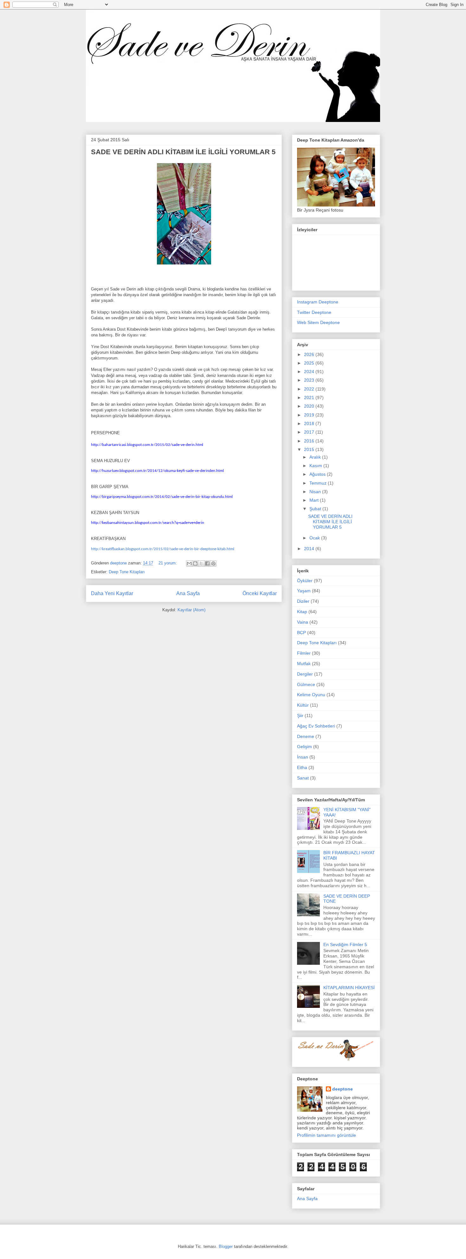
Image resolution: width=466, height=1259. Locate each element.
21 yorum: (168, 563)
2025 (309, 363)
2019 (309, 414)
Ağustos (318, 474)
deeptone (342, 1088)
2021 (309, 397)
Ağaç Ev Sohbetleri (316, 725)
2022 (309, 388)
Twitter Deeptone (314, 312)
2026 (309, 354)
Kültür (303, 705)
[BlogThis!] (195, 563)
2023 (309, 380)
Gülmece (306, 684)
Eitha (302, 767)
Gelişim (304, 746)
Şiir (300, 715)
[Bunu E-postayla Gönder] (189, 563)
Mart (314, 500)
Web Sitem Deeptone (318, 322)
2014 (309, 548)
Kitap (302, 611)
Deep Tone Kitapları (127, 571)
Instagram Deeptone (317, 301)
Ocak (315, 537)
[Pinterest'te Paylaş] (213, 563)
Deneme (305, 736)
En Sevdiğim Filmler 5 (345, 944)
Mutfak (304, 663)
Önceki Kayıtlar (260, 593)
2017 (309, 432)
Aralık (315, 457)
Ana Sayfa (188, 593)
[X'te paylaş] (201, 563)
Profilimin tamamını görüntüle (326, 1135)
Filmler (304, 653)
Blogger (226, 1246)
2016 (309, 440)
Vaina (302, 622)
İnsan (302, 757)
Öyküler (305, 580)
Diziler (303, 601)
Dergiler (305, 674)
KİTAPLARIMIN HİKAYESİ (349, 987)
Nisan (315, 491)
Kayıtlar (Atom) (191, 609)
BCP (301, 632)
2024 (309, 371)
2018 (309, 423)
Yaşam (304, 590)
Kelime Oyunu (311, 694)
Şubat (315, 508)
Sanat (303, 777)
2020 (309, 406)
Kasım (316, 465)
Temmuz (318, 483)
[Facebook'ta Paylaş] (207, 563)
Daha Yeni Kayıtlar (112, 593)
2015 (309, 449)
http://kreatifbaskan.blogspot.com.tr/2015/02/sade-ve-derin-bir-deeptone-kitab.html (162, 549)
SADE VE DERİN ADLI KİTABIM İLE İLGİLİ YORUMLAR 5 (183, 152)
